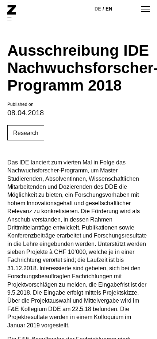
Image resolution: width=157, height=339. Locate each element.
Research (25, 133)
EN (109, 9)
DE (98, 9)
